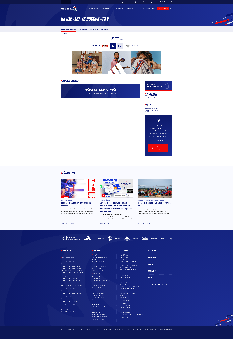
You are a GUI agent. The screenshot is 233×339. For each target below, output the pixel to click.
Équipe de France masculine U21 (71, 266)
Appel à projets (97, 287)
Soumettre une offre (98, 314)
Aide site (89, 329)
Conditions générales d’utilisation (133, 329)
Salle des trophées (67, 309)
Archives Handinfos (126, 307)
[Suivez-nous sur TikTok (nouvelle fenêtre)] (171, 1)
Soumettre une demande (99, 316)
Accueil (62, 23)
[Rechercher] (171, 9)
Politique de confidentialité (151, 329)
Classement (83, 29)
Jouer (95, 255)
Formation (74, 2)
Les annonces (96, 312)
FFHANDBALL (125, 255)
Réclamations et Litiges (127, 293)
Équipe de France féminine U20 (70, 280)
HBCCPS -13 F (137, 46)
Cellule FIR (95, 304)
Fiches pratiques (125, 312)
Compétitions (94, 8)
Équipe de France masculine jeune (71, 293)
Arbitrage (123, 291)
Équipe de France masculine (70, 264)
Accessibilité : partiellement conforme (102, 329)
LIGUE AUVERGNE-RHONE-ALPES (90, 23)
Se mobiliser (96, 278)
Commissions (125, 275)
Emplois (96, 2)
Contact (81, 329)
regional (81, 23)
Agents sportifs (125, 278)
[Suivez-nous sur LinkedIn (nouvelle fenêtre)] (169, 1)
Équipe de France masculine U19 (71, 268)
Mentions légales (119, 329)
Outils (92, 2)
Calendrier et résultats (68, 29)
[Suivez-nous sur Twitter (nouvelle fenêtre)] (164, 1)
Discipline (123, 284)
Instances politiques (126, 267)
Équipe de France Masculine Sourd (72, 272)
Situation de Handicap (99, 297)
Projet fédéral (124, 259)
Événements (150, 8)
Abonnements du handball (128, 262)
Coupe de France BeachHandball (155, 200)
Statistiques (94, 29)
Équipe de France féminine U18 (70, 283)
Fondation (102, 2)
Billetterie (152, 258)
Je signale (108, 2)
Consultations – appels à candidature (132, 314)
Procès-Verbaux (125, 305)
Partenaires (81, 2)
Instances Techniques (126, 272)
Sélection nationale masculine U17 (72, 270)
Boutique (87, 2)
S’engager (96, 274)
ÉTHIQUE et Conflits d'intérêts (129, 286)
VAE (93, 302)
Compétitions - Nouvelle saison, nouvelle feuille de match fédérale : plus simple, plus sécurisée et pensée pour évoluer (116, 207)
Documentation (126, 301)
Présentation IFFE (97, 295)
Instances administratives (128, 270)
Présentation (124, 257)
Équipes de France (107, 8)
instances (65, 2)
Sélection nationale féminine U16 (71, 285)
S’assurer (95, 264)
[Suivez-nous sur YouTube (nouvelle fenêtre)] (167, 1)
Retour (65, 33)
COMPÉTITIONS (124, 282)
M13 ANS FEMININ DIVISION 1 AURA (105, 23)
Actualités (140, 8)
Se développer (96, 276)
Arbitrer (95, 259)
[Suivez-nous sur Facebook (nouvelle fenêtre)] (160, 1)
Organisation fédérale (129, 265)
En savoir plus (158, 140)
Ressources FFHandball (101, 320)
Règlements (123, 303)
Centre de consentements (166, 329)
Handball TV (152, 271)
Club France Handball (68, 307)
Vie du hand (119, 8)
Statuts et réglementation (128, 289)
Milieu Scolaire (97, 268)
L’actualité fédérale (66, 200)
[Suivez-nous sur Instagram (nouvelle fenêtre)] (162, 1)
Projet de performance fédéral (102, 266)
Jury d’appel (123, 297)
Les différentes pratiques (100, 257)
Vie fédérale (130, 8)
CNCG (121, 280)
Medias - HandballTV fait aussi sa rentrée (76, 204)
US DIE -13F (96, 46)
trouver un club (163, 8)
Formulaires (124, 310)
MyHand (150, 264)
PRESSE (150, 278)
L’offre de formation (98, 293)
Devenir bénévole (97, 283)
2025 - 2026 (75, 23)
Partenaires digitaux (98, 285)
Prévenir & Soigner (98, 262)
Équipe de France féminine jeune (71, 301)
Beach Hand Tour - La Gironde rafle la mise (154, 204)
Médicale (123, 295)
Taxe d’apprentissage (98, 306)
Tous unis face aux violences (101, 280)
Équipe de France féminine (69, 278)
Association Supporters (68, 311)
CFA (93, 299)
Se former (96, 291)
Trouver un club (97, 270)
